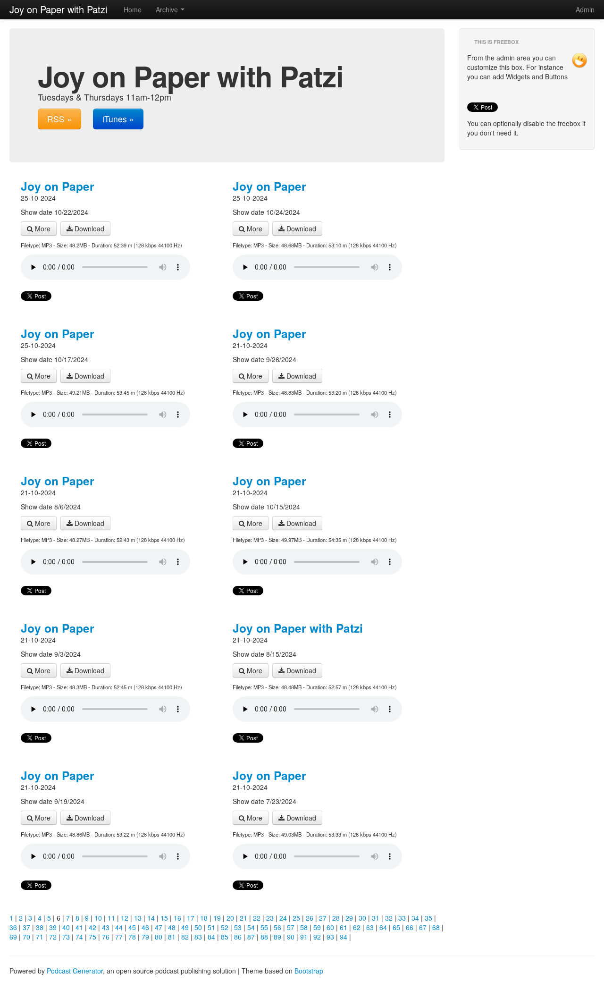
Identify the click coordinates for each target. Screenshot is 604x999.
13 (138, 918)
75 (92, 936)
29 (349, 918)
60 (330, 927)
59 (317, 927)
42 (92, 927)
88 (264, 936)
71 (39, 936)
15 (164, 918)
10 (98, 918)
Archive (168, 9)
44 (119, 927)
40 (66, 927)
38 (39, 927)
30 (362, 918)
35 (428, 918)
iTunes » (118, 119)
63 (370, 927)
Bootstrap (308, 970)
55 (264, 927)
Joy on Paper (57, 186)
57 (290, 927)
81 (172, 936)
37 (26, 927)
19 (217, 918)
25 (296, 918)
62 (357, 927)
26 (309, 918)
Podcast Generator (75, 970)
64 (383, 927)
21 (243, 918)
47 (158, 927)
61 (343, 927)
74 (79, 936)
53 (238, 927)
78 (132, 936)
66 (409, 927)
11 (111, 918)
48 (172, 927)
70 (26, 936)
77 (119, 936)
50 (198, 927)
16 (177, 918)
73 (66, 936)
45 (132, 927)
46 (145, 927)
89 (277, 936)
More (41, 228)
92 (317, 936)
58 (304, 927)
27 (323, 918)
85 (224, 936)
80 (158, 936)
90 (290, 936)
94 (343, 936)
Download (88, 228)
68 (436, 927)
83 (198, 936)
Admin (585, 9)
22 (256, 918)
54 (251, 927)
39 (53, 927)
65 (396, 927)
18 (204, 918)
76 (105, 936)
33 (402, 918)
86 (238, 936)
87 (251, 936)
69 (13, 936)
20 (230, 918)
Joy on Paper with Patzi (298, 627)
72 (53, 936)
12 (124, 918)
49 (185, 927)
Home (133, 9)
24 (283, 918)
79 (145, 936)
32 (389, 918)
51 (211, 927)
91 (304, 936)
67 (423, 927)
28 (336, 918)
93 (330, 936)
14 (151, 918)
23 (270, 918)
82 (185, 936)
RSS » (59, 119)
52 (224, 927)
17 (190, 918)
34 (415, 918)
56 (277, 927)
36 (13, 927)
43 (105, 927)
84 (211, 936)
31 (375, 918)
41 (79, 927)
